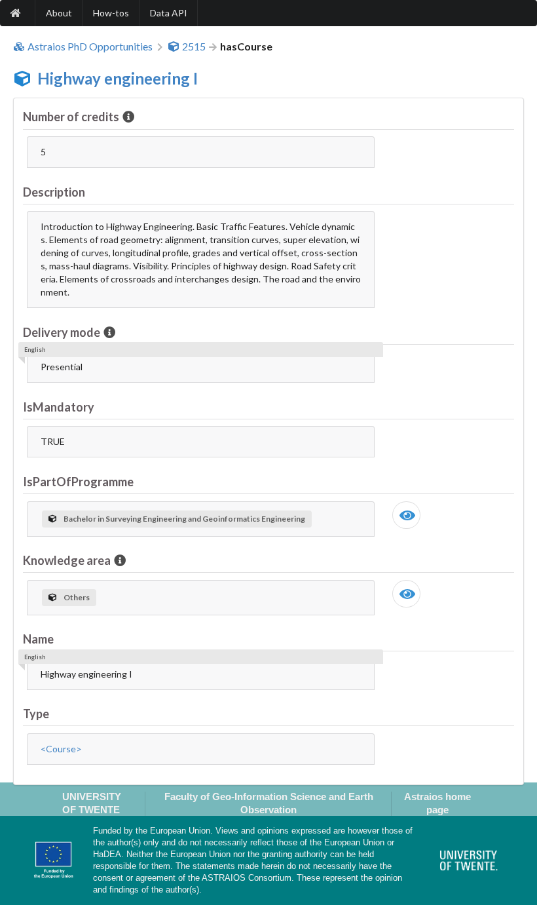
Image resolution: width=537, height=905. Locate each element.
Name (38, 639)
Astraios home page (437, 803)
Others (77, 597)
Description (54, 192)
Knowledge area (67, 560)
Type (36, 713)
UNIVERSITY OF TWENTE (91, 803)
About (59, 12)
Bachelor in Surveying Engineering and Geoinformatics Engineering (184, 519)
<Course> (61, 748)
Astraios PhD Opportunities (90, 46)
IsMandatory (58, 407)
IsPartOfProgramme (78, 481)
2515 (194, 46)
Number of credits (71, 116)
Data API (168, 12)
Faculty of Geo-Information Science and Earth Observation (268, 803)
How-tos (111, 12)
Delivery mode (61, 332)
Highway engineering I (117, 78)
